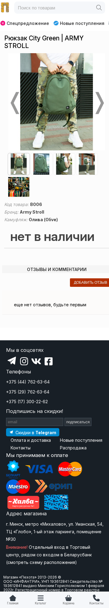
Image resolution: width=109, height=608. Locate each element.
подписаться (78, 422)
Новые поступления (82, 23)
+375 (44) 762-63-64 (28, 381)
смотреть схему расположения (41, 562)
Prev (14, 103)
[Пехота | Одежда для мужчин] (5, 7)
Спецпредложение (28, 23)
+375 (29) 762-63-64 (27, 391)
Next (99, 103)
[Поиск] (99, 8)
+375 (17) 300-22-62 (27, 401)
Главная (12, 603)
